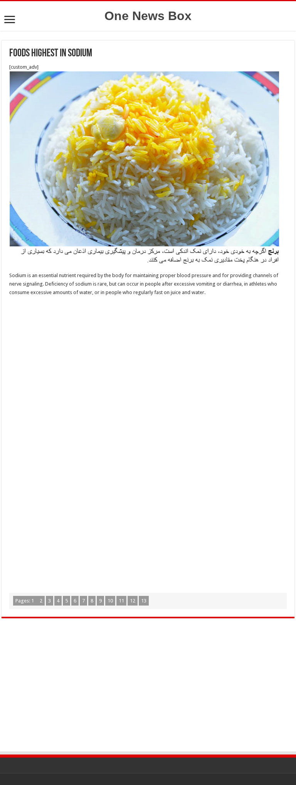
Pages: (24, 601)
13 (143, 601)
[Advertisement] (148, 359)
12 (132, 601)
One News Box (148, 16)
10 (110, 601)
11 (121, 601)
